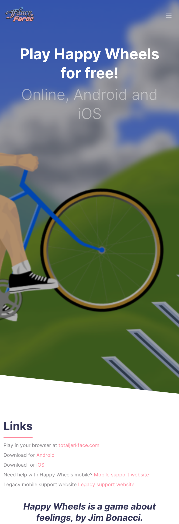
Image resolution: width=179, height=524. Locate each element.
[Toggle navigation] (168, 15)
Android (45, 455)
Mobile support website (121, 475)
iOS (40, 465)
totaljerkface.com (79, 445)
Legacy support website (106, 484)
